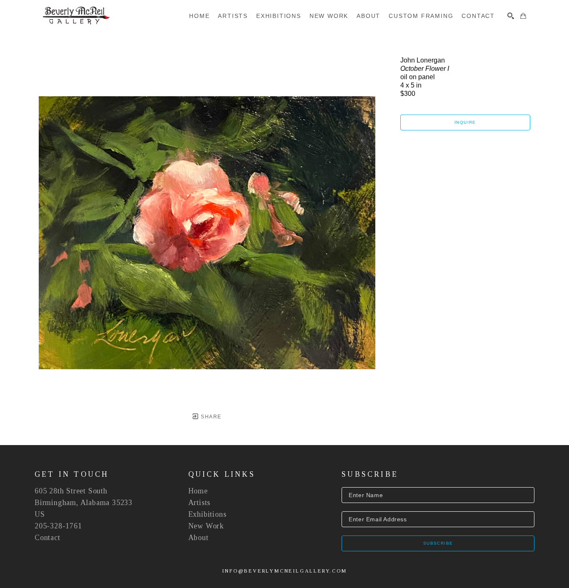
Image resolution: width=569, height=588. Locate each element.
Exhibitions (207, 514)
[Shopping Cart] (523, 16)
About (198, 537)
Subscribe (438, 543)
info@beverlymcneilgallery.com (284, 571)
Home (198, 491)
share (210, 417)
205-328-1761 (58, 526)
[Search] (510, 16)
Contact (47, 537)
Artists (199, 502)
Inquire (465, 122)
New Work (206, 526)
